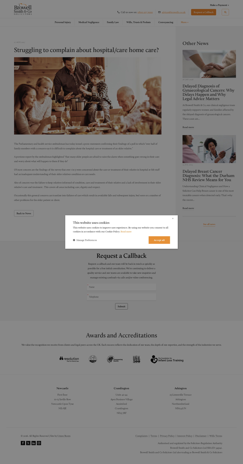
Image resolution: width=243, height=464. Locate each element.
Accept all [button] (159, 240)
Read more (126, 231)
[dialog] (121, 232)
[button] (85, 240)
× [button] (173, 218)
